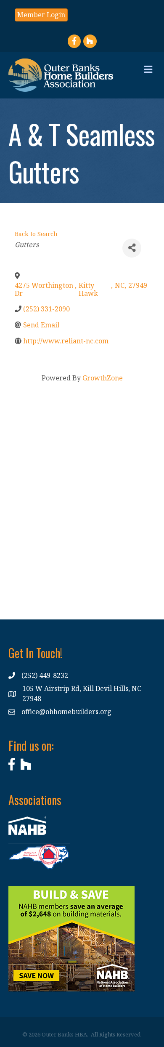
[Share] (131, 248)
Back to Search (36, 234)
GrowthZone (102, 378)
